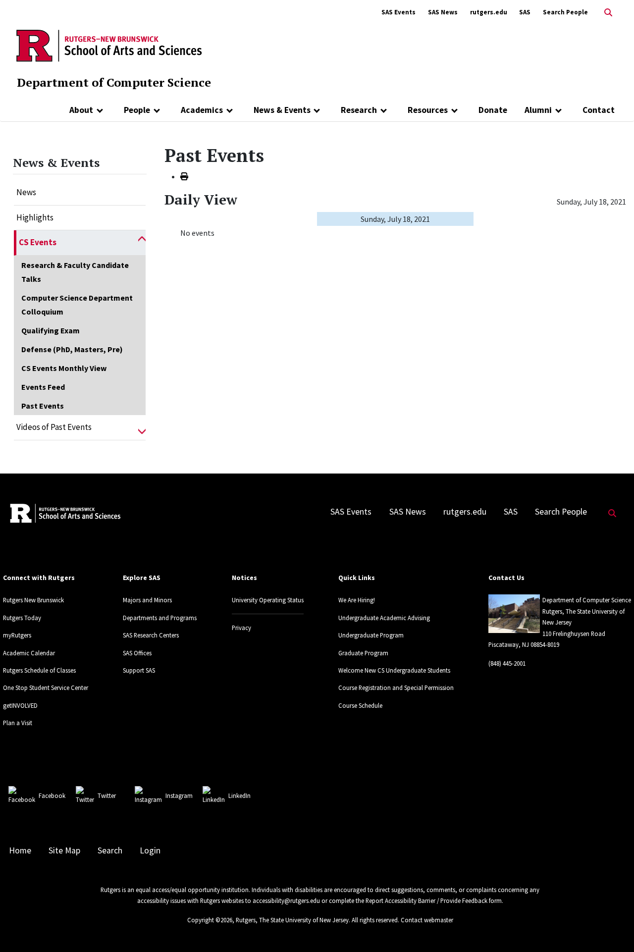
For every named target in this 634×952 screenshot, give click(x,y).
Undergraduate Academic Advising (384, 618)
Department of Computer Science (114, 82)
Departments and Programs (160, 618)
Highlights (34, 217)
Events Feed (43, 387)
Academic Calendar (29, 653)
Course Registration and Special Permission (396, 687)
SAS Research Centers (151, 635)
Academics (202, 110)
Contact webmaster (427, 920)
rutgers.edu (488, 12)
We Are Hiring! (356, 600)
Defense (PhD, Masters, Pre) (72, 349)
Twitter (107, 795)
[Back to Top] (612, 928)
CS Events (37, 242)
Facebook (52, 795)
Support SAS (139, 670)
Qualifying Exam (50, 330)
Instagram (179, 795)
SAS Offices (137, 653)
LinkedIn (239, 795)
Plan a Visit (17, 723)
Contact (598, 110)
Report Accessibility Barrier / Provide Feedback (426, 900)
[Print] (184, 176)
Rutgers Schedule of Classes (39, 670)
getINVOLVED (20, 705)
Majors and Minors (147, 600)
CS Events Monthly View (63, 368)
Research (359, 110)
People (137, 110)
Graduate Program (363, 653)
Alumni (538, 110)
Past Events (42, 406)
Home (20, 850)
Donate (492, 110)
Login (150, 850)
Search (110, 850)
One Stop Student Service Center (45, 687)
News (26, 192)
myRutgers (17, 635)
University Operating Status (268, 600)
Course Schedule (360, 705)
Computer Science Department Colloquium (77, 305)
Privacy (241, 628)
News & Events (282, 110)
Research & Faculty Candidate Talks (75, 272)
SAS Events (398, 12)
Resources (428, 110)
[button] (142, 242)
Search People (565, 12)
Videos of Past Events (54, 427)
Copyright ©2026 (209, 920)
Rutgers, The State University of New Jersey (292, 920)
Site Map (64, 850)
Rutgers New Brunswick (33, 600)
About (81, 110)
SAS (524, 12)
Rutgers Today (22, 618)
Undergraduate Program (371, 635)
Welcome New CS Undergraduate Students (394, 670)
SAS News (443, 12)
